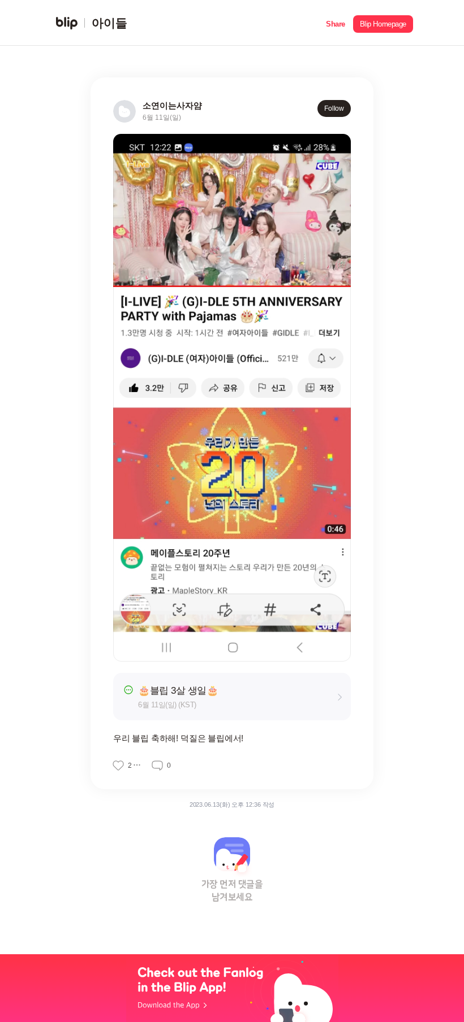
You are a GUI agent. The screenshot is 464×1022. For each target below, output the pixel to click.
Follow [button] (334, 108)
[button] (335, 23)
